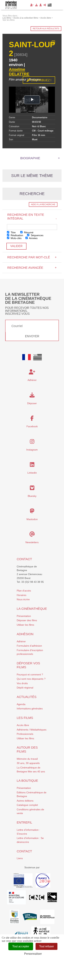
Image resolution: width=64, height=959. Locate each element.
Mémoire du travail (27, 758)
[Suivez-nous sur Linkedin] (32, 465)
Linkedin (32, 472)
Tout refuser (46, 946)
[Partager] (45, 5)
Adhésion (25, 634)
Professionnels (25, 733)
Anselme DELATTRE (19, 71)
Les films (25, 718)
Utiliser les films (25, 624)
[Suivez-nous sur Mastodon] (32, 511)
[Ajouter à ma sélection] (53, 42)
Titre (13, 232)
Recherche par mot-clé (32, 257)
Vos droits (22, 683)
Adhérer (21, 641)
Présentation (24, 616)
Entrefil (24, 822)
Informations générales (30, 708)
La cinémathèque (32, 608)
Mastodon (32, 519)
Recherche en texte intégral (32, 216)
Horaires (21, 595)
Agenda (21, 704)
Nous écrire (23, 599)
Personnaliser (33, 953)
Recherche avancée (32, 267)
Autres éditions (25, 800)
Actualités (26, 697)
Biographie (30, 158)
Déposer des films (27, 620)
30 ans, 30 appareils (28, 763)
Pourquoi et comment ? (30, 674)
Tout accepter (20, 946)
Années (33, 238)
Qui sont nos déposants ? (31, 678)
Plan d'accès (24, 590)
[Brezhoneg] (50, 5)
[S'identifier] (41, 5)
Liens (20, 858)
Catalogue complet (27, 805)
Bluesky (32, 496)
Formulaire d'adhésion (29, 645)
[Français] (26, 357)
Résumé (28, 232)
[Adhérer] (31, 5)
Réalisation (16, 235)
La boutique (27, 780)
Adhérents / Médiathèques (31, 729)
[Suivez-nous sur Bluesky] (32, 488)
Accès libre (23, 725)
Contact (24, 559)
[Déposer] (36, 5)
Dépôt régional (25, 687)
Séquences (36, 235)
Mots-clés (16, 238)
